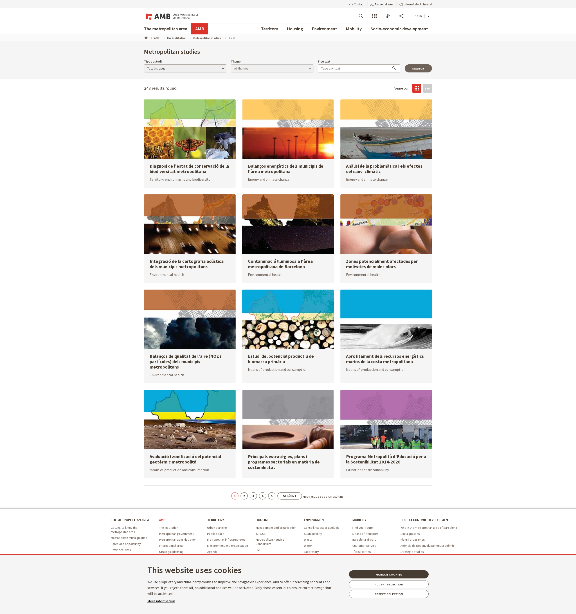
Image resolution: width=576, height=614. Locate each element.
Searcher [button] (361, 16)
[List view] (427, 88)
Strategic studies (412, 552)
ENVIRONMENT (315, 520)
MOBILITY (359, 520)
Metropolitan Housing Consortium (270, 542)
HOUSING (263, 520)
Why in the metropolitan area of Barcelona (428, 528)
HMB (258, 550)
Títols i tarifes (361, 552)
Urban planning (217, 528)
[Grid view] (416, 88)
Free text (324, 61)
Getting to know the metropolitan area (124, 530)
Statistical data (121, 550)
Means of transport (365, 534)
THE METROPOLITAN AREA (130, 520)
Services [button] (374, 16)
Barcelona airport (364, 540)
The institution (168, 528)
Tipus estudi (153, 61)
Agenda (212, 552)
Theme (236, 61)
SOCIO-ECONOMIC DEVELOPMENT (425, 520)
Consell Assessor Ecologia (322, 528)
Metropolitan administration (177, 540)
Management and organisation (227, 546)
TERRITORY (215, 520)
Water (308, 546)
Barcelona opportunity (126, 544)
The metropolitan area (165, 28)
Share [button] (401, 16)
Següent (289, 496)
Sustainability (313, 534)
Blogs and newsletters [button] (388, 16)
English (418, 16)
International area (171, 546)
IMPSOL (261, 534)
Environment (324, 28)
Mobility (354, 28)
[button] (356, 4)
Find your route (362, 528)
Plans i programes (412, 540)
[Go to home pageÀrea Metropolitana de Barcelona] (171, 15)
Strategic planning (171, 552)
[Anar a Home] (145, 37)
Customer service (364, 546)
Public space (215, 534)
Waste (308, 540)
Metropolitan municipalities (129, 538)
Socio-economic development (399, 28)
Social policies (410, 534)
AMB (199, 28)
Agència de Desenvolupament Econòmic (427, 546)
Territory (269, 28)
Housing (295, 28)
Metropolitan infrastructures (226, 540)
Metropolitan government (176, 534)
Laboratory (311, 552)
